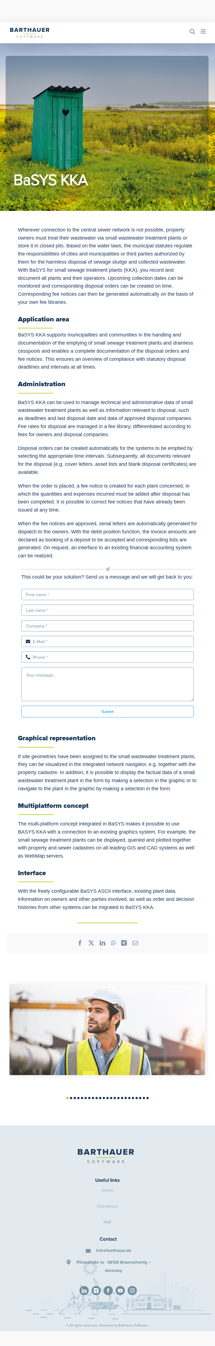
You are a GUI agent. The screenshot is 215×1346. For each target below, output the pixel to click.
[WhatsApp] (113, 943)
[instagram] (132, 1290)
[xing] (96, 1290)
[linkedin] (84, 1290)
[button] (67, 1098)
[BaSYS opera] (107, 987)
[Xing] (124, 943)
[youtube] (120, 1290)
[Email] (135, 943)
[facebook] (108, 1290)
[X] (91, 943)
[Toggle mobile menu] (204, 31)
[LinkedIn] (102, 943)
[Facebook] (80, 943)
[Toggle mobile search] (192, 31)
